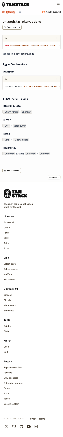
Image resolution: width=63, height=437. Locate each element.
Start (6, 238)
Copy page (11, 27)
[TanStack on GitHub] (21, 427)
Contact (8, 388)
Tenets (7, 398)
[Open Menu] (58, 4)
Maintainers (10, 305)
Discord (8, 295)
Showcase (9, 310)
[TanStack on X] (7, 427)
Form (6, 248)
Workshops (9, 279)
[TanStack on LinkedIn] (36, 427)
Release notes (11, 269)
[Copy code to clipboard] (55, 38)
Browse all (9, 222)
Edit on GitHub (13, 170)
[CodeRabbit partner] (51, 12)
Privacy (32, 418)
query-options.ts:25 (24, 53)
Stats (6, 331)
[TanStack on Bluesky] (14, 427)
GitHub (7, 300)
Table (6, 243)
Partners (8, 372)
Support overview (13, 367)
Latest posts (10, 263)
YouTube (8, 274)
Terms (42, 418)
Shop (6, 346)
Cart (6, 352)
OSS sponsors (11, 377)
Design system (11, 404)
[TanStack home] (15, 193)
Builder (7, 326)
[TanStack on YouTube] (29, 427)
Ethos (6, 393)
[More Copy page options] (19, 27)
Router (7, 232)
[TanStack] (15, 4)
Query (7, 227)
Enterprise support (13, 383)
